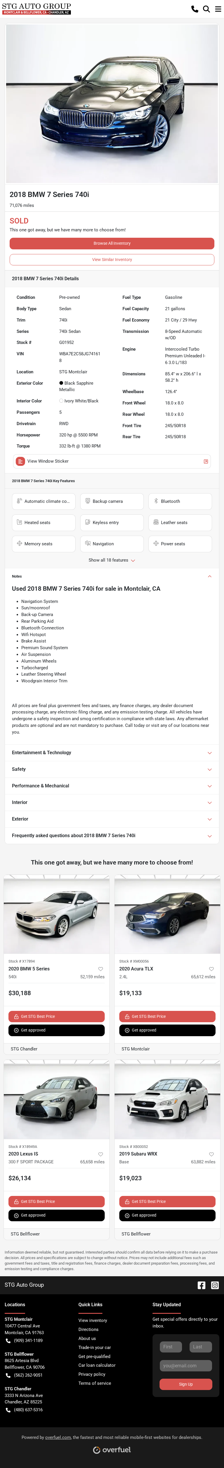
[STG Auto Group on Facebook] (199, 1284)
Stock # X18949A (22, 1146)
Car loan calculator (97, 1365)
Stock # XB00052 (133, 1146)
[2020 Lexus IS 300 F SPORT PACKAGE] (56, 1099)
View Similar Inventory (112, 259)
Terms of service (94, 1383)
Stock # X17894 (21, 961)
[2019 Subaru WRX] (167, 1099)
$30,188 (19, 993)
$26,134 (19, 1178)
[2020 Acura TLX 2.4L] (167, 914)
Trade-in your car (94, 1347)
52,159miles (92, 976)
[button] (195, 9)
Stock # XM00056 (134, 961)
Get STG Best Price (38, 1016)
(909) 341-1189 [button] (28, 1340)
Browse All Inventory (112, 243)
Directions (88, 1329)
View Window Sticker (48, 461)
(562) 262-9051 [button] (28, 1375)
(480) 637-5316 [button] (28, 1409)
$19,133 (130, 993)
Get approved (33, 1030)
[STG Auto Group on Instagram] (212, 1284)
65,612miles (203, 976)
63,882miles (203, 1162)
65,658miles (92, 1162)
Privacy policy (91, 1374)
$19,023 (130, 1178)
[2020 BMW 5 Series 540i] (56, 914)
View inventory (92, 1320)
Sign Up (186, 1384)
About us (87, 1338)
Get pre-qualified (94, 1356)
